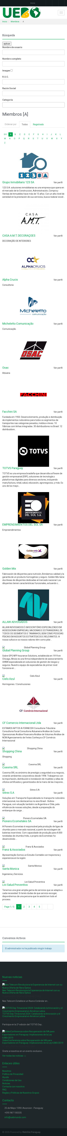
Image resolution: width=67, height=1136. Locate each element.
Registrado (38, 124)
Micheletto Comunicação (17, 323)
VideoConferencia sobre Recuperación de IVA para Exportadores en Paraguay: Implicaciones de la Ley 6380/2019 (32, 1041)
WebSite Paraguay (31, 1132)
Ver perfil (58, 182)
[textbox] (4, 105)
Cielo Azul (8, 678)
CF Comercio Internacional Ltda (21, 722)
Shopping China (12, 751)
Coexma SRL (10, 767)
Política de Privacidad (12, 1074)
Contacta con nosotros (13, 1086)
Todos (25, 124)
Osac (5, 367)
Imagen (6, 70)
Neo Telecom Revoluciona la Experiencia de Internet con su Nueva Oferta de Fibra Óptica (31, 991)
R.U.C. (5, 77)
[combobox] (33, 104)
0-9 (5, 134)
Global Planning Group (15, 650)
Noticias (6, 1083)
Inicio (32, 3)
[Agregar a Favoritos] (50, 182)
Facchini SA (9, 411)
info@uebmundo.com (15, 1117)
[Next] (45, 906)
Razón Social (9, 88)
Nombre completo (11, 59)
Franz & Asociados (13, 849)
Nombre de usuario (12, 47)
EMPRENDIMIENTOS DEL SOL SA (22, 524)
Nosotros (6, 1071)
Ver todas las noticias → (14, 1056)
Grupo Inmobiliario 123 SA (18, 182)
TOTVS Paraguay (12, 468)
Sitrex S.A (8, 792)
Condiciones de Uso (12, 1080)
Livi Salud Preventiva (15, 884)
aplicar (7, 43)
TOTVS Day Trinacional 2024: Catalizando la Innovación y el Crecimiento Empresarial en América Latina (31, 1015)
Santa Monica (10, 868)
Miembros (15, 22)
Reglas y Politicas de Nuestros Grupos (20, 1093)
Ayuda (5, 1077)
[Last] (50, 906)
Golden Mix (9, 568)
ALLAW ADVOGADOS (14, 622)
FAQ (4, 1089)
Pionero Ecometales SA (16, 821)
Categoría (7, 100)
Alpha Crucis (10, 279)
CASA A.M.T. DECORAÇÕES (18, 235)
